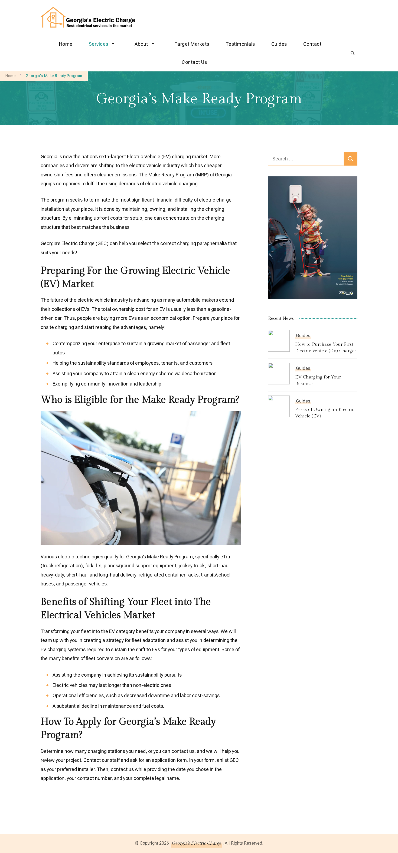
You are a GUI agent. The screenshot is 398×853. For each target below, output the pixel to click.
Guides (279, 44)
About (141, 44)
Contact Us (194, 62)
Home (66, 44)
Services (98, 44)
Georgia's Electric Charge (196, 843)
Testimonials (240, 44)
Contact (312, 44)
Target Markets (191, 44)
